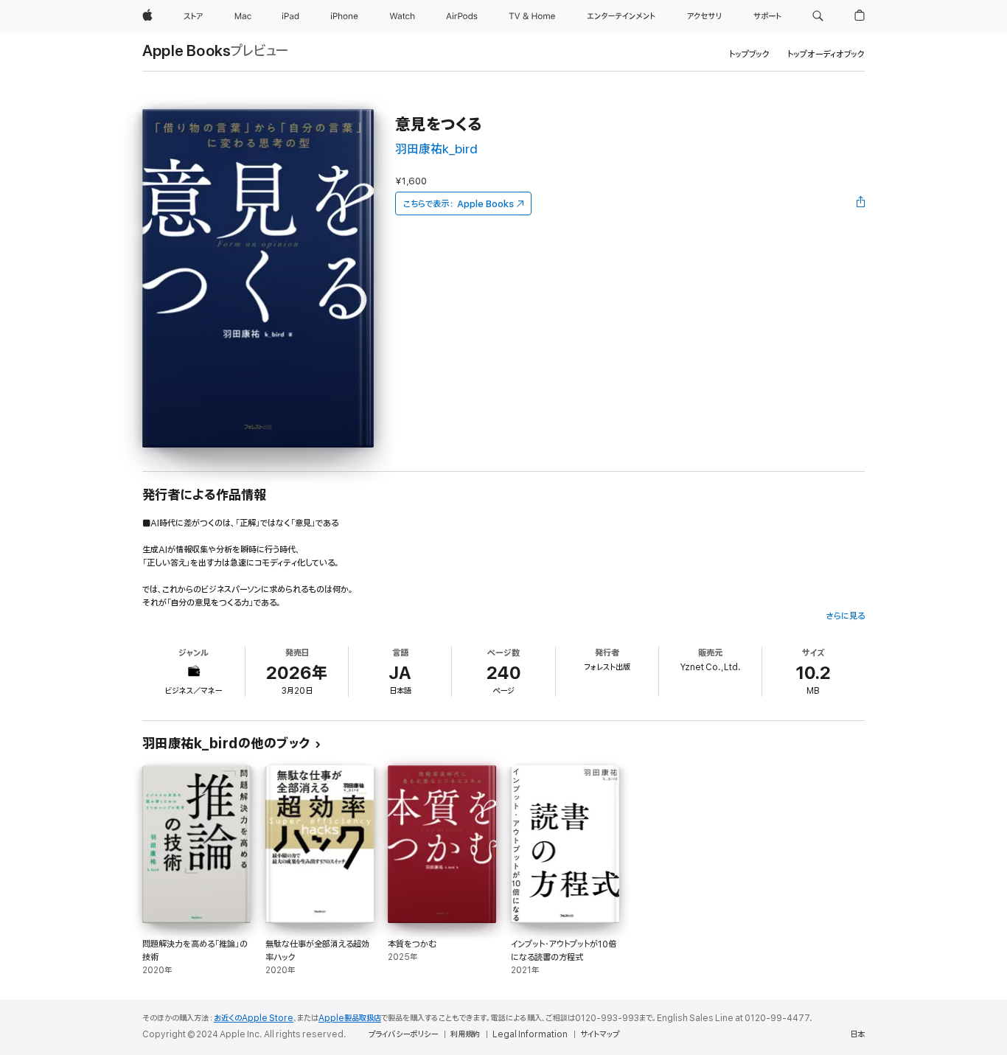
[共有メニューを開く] (861, 203)
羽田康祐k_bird (436, 149)
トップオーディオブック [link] (826, 54)
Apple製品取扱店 (349, 1018)
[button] (817, 16)
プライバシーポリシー (403, 1034)
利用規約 (465, 1034)
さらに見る (845, 615)
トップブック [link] (749, 54)
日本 (857, 1034)
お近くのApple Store (253, 1018)
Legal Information (530, 1034)
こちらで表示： (458, 203)
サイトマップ (599, 1034)
